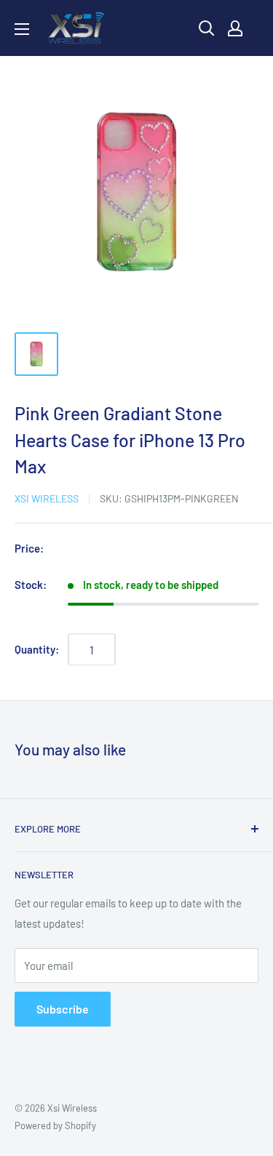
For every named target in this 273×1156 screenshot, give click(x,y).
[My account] (235, 28)
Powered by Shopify (55, 1125)
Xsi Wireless (47, 498)
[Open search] (207, 28)
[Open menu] (22, 29)
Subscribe (62, 1009)
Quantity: (37, 649)
